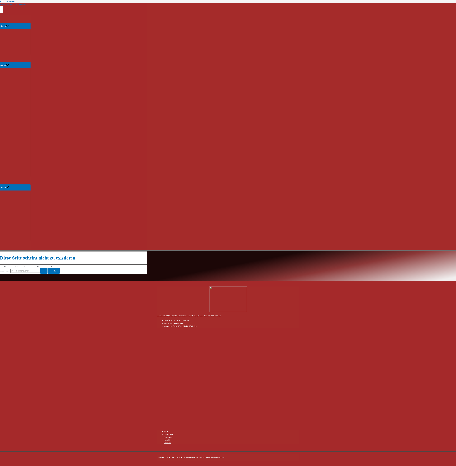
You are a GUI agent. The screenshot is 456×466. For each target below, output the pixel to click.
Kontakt (167, 440)
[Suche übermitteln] (44, 271)
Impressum (168, 437)
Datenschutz (168, 434)
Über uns (167, 443)
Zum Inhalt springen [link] (7, 1)
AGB (166, 431)
